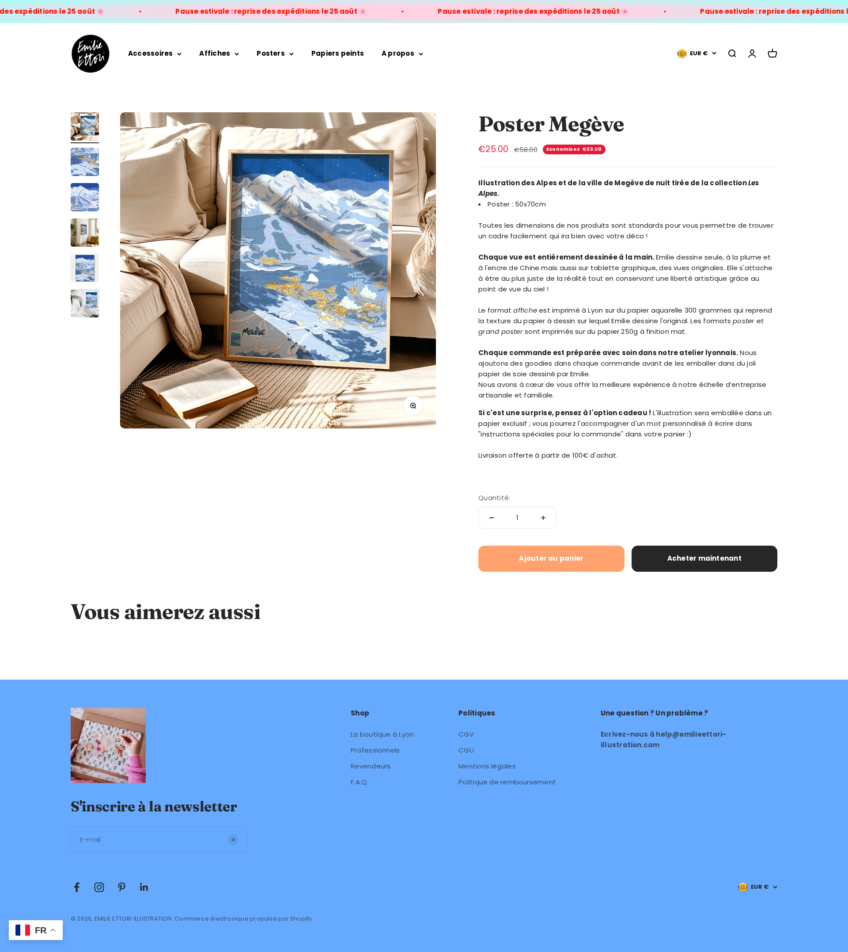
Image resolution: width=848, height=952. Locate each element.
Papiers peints (337, 53)
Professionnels (375, 750)
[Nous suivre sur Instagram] (99, 887)
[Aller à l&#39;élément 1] (85, 127)
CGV (466, 734)
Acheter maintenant (704, 558)
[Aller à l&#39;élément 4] (85, 233)
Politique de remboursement (507, 782)
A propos (398, 53)
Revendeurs (370, 766)
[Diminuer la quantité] (491, 517)
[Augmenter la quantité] (543, 517)
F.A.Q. (359, 782)
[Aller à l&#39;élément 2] (85, 163)
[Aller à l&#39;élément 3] (85, 198)
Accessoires (150, 53)
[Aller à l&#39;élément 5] (85, 269)
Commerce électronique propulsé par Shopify (243, 918)
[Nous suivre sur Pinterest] (122, 887)
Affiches (214, 53)
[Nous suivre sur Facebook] (77, 887)
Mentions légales (487, 766)
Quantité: (494, 497)
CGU (466, 750)
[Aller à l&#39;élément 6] (85, 304)
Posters (271, 53)
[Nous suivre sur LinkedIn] (144, 887)
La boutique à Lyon (382, 734)
